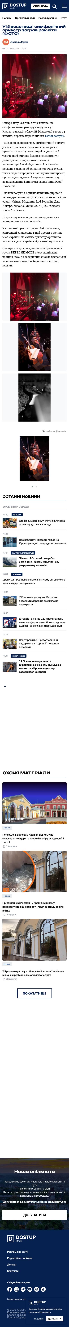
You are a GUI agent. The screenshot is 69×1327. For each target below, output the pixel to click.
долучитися (34, 1215)
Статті (64, 18)
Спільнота (40, 6)
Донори (11, 1264)
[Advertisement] (34, 730)
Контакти (12, 1271)
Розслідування (48, 18)
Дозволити (54, 1319)
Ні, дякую (38, 1319)
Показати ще (34, 993)
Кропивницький (25, 18)
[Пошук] (53, 6)
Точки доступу (54, 135)
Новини (6, 18)
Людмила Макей (19, 42)
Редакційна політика (19, 1258)
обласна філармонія (56, 431)
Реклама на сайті (17, 1251)
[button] (32, 486)
